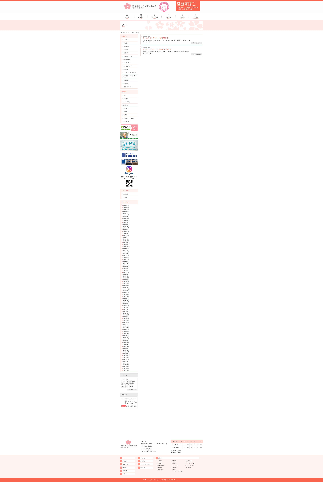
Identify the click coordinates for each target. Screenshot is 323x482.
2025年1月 (126, 241)
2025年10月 (126, 224)
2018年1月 (126, 352)
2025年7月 (126, 229)
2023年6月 (126, 276)
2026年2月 (126, 217)
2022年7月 (126, 296)
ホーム (127, 17)
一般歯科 (125, 39)
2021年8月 (126, 316)
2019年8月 (126, 335)
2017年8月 (126, 359)
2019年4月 (126, 342)
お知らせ (125, 108)
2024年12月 (126, 242)
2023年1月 (126, 285)
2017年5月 (126, 365)
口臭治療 (125, 80)
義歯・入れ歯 (127, 59)
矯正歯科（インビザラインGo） (129, 76)
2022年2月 (126, 305)
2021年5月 (126, 322)
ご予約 (196, 17)
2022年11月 (126, 289)
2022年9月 (126, 292)
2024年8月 (126, 250)
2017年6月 (126, 363)
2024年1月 (126, 263)
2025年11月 (126, 222)
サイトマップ (127, 121)
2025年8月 (126, 228)
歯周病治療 (126, 46)
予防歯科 (125, 43)
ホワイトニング (127, 66)
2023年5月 (126, 278)
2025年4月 (126, 235)
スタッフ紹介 (154, 17)
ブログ (125, 111)
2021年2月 (126, 328)
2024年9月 (126, 248)
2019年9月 (126, 333)
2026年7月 (126, 207)
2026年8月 (126, 205)
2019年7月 (126, 337)
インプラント (127, 62)
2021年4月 (126, 324)
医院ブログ (143, 461)
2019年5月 (126, 341)
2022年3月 (126, 304)
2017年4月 (126, 366)
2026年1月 (126, 218)
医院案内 (140, 17)
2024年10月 (126, 246)
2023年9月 (126, 270)
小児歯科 (125, 49)
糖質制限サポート (128, 87)
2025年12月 (126, 220)
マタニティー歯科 (128, 56)
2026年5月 (126, 211)
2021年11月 (126, 311)
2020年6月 (126, 329)
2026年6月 (126, 209)
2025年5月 (126, 233)
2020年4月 (126, 331)
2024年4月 (126, 257)
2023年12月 (126, 265)
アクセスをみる (132, 389)
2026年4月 (126, 213)
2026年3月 (126, 215)
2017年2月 (126, 370)
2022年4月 (126, 302)
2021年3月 (126, 326)
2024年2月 (126, 261)
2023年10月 (126, 268)
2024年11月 (126, 244)
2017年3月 (126, 368)
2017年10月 (126, 355)
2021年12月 (126, 309)
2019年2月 (126, 346)
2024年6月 (126, 254)
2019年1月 (126, 348)
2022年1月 (126, 307)
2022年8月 (126, 294)
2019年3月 (126, 344)
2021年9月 (126, 315)
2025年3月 (126, 237)
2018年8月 (126, 350)
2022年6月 (126, 298)
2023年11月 (126, 266)
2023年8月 (126, 272)
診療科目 (168, 17)
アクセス (182, 17)
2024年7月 (126, 252)
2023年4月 (126, 279)
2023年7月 (126, 274)
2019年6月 (126, 339)
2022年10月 (126, 291)
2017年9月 (126, 357)
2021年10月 (126, 313)
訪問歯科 (125, 83)
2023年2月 (126, 283)
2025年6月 (126, 231)
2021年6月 (126, 320)
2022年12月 (126, 287)
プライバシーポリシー (129, 118)
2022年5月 (126, 300)
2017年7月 (126, 361)
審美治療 (125, 69)
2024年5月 (126, 255)
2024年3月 (126, 259)
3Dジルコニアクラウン (129, 72)
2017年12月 (126, 353)
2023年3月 (126, 281)
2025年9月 (126, 226)
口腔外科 (125, 53)
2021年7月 (126, 318)
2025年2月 (126, 239)
